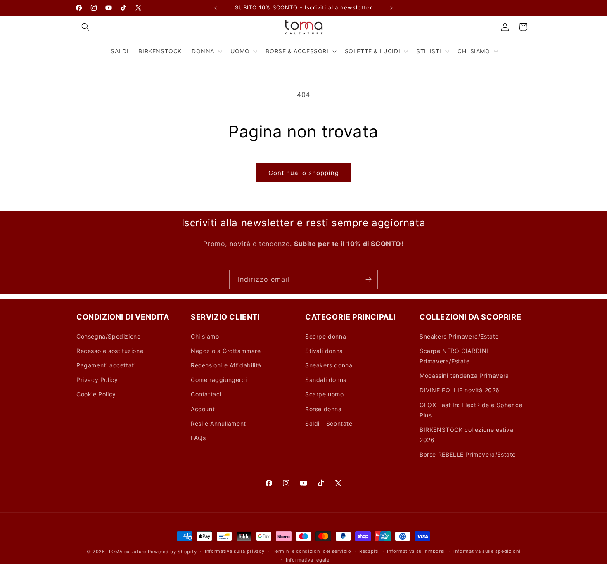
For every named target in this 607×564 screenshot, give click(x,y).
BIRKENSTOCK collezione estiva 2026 (466, 434)
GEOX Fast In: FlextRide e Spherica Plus (471, 410)
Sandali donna (326, 379)
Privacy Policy (97, 379)
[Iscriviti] (368, 279)
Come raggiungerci (219, 379)
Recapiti (369, 551)
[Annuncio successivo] (391, 8)
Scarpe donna (325, 336)
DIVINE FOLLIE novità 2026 (460, 389)
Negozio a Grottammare (226, 350)
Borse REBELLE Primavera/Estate (468, 454)
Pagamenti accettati (105, 365)
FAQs (198, 437)
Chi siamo (205, 336)
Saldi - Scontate (329, 423)
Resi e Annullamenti (219, 423)
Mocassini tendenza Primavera (464, 375)
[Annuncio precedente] (215, 8)
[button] (85, 27)
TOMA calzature (127, 552)
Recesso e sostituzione (109, 350)
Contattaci (206, 394)
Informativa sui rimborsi (416, 551)
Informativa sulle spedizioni (487, 551)
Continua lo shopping (303, 173)
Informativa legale (308, 560)
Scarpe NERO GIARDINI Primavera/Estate (454, 356)
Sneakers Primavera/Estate (459, 336)
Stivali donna (324, 350)
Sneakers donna (328, 365)
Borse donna (323, 408)
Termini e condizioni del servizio (312, 551)
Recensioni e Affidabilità (226, 365)
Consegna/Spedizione (108, 336)
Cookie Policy (96, 394)
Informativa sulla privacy (235, 551)
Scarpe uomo (324, 394)
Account (203, 408)
